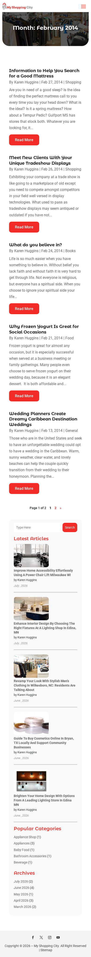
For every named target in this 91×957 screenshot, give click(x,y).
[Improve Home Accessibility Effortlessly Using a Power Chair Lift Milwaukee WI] (31, 556)
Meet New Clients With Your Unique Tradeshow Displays (40, 160)
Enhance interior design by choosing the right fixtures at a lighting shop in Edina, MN (45, 628)
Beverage (20, 862)
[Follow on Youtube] (58, 937)
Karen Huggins (26, 82)
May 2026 (21, 894)
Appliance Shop (25, 837)
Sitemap (46, 950)
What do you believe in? (35, 244)
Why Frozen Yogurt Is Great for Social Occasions (44, 329)
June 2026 (21, 888)
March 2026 (22, 907)
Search (70, 527)
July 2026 (21, 881)
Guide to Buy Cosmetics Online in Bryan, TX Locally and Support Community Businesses (44, 743)
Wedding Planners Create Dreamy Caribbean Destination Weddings (43, 419)
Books (70, 251)
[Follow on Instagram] (49, 937)
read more (24, 140)
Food (69, 338)
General (71, 430)
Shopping (73, 82)
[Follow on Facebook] (33, 937)
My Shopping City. (47, 946)
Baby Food (21, 850)
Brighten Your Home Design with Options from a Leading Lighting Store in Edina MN (44, 800)
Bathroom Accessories (30, 856)
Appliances (22, 843)
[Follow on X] (41, 937)
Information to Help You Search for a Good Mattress (44, 73)
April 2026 (21, 900)
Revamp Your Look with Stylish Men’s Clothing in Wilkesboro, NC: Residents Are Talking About (44, 685)
